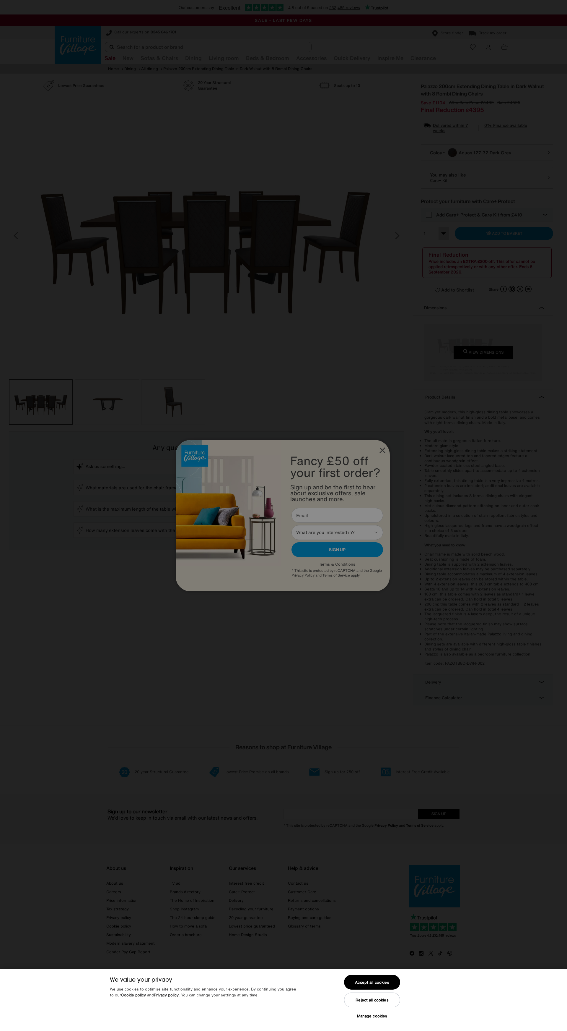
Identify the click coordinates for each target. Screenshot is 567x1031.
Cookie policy (133, 995)
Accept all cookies (372, 982)
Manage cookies (372, 1016)
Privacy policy (166, 995)
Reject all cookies (372, 1000)
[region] (283, 1000)
